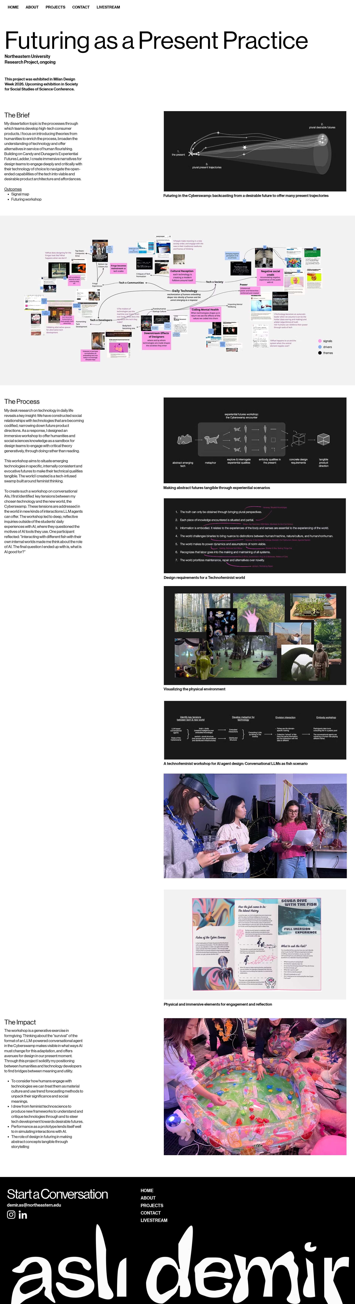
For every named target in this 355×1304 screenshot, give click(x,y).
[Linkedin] (23, 1214)
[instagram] (11, 1214)
